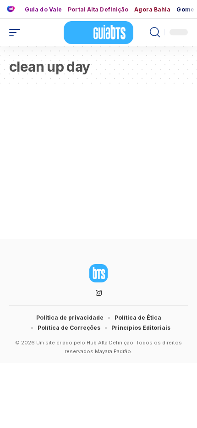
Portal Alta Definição (98, 9)
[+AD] (13, 9)
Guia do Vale (43, 9)
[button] (17, 32)
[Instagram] (98, 293)
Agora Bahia (152, 9)
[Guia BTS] (98, 32)
